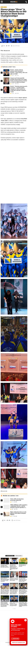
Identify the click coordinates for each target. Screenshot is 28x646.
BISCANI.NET (8, 642)
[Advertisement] (14, 537)
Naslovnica (2, 4)
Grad (6, 4)
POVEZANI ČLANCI (10, 555)
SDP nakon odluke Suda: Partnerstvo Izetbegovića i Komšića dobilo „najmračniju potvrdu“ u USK (23, 580)
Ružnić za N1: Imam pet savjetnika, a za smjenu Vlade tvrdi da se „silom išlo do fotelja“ (14, 579)
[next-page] (14, 608)
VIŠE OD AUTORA (18, 555)
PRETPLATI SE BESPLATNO (18, 642)
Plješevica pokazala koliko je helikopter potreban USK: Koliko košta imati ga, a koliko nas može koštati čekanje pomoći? (5, 604)
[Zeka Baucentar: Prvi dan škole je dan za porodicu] (23, 561)
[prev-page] (13, 608)
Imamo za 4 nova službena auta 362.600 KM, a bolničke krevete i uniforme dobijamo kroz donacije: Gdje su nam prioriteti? (23, 591)
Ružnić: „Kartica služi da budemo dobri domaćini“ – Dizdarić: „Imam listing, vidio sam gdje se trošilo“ (14, 604)
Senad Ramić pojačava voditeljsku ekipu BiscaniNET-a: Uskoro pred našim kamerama (5, 566)
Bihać (9, 4)
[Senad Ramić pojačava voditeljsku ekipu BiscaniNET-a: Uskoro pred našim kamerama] (5, 561)
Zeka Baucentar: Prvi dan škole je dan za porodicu (22, 565)
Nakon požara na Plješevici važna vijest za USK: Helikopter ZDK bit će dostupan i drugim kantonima (5, 580)
